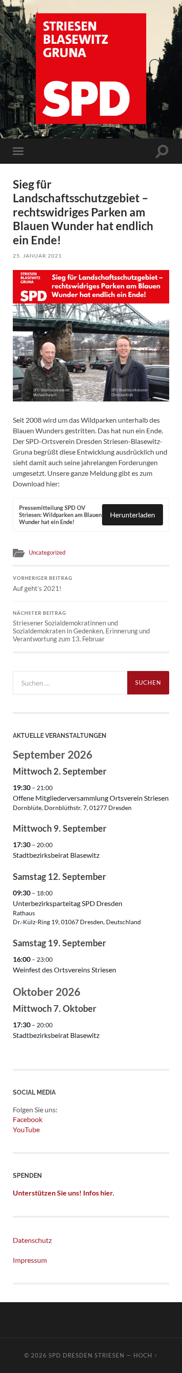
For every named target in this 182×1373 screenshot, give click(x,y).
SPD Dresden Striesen (87, 1355)
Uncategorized (47, 552)
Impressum (30, 1260)
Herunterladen (132, 514)
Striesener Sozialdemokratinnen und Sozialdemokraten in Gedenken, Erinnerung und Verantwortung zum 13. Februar (81, 626)
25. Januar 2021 (37, 255)
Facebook (27, 1119)
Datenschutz (32, 1240)
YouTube (26, 1129)
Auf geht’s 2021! (42, 583)
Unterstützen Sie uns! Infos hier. (63, 1192)
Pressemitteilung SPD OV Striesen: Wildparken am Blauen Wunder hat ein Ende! (60, 514)
